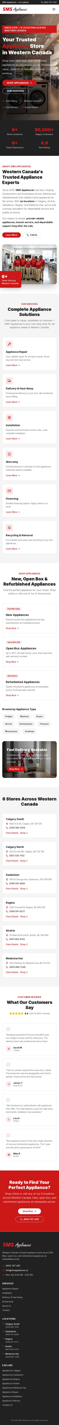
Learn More (11, 235)
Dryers (39, 716)
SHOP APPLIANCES (18, 82)
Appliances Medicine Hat (14, 1388)
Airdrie (10, 930)
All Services (7, 1301)
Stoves (8, 724)
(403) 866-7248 (17, 967)
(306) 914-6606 (17, 883)
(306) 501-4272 (17, 911)
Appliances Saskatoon (12, 1375)
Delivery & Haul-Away (12, 1297)
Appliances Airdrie (10, 1383)
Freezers (44, 724)
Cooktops (29, 731)
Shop (22, 833)
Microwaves (11, 731)
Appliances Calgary (11, 1370)
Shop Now (14, 769)
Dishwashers (26, 724)
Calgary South (15, 819)
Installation (7, 1293)
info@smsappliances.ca (17, 1270)
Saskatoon (12, 874)
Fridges (9, 716)
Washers (24, 716)
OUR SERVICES (15, 90)
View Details (12, 833)
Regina (10, 902)
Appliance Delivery (11, 1400)
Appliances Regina (11, 1379)
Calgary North (15, 846)
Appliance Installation (12, 1396)
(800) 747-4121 (31, 1219)
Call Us (33, 235)
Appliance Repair (10, 1288)
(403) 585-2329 (17, 827)
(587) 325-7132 (16, 855)
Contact (6, 1310)
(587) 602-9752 (17, 939)
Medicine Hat (14, 958)
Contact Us (7, 1405)
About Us (6, 1306)
